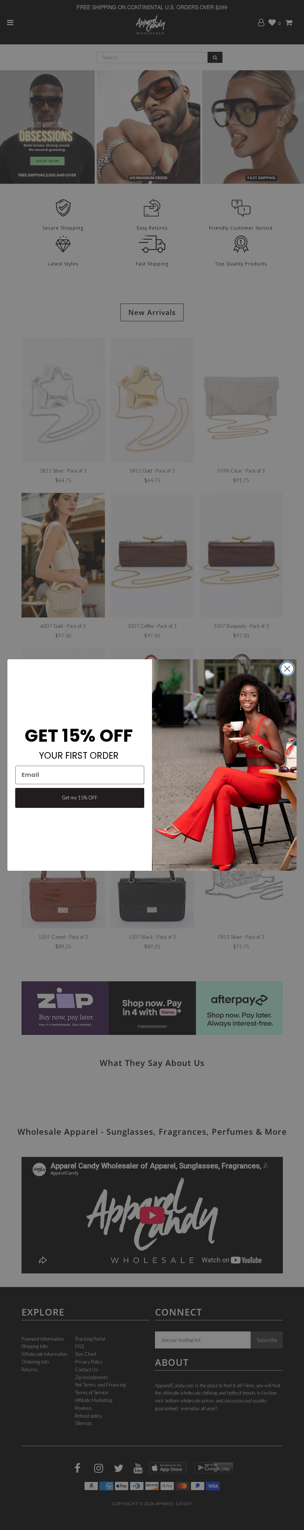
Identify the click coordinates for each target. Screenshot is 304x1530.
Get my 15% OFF (80, 797)
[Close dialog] (287, 668)
